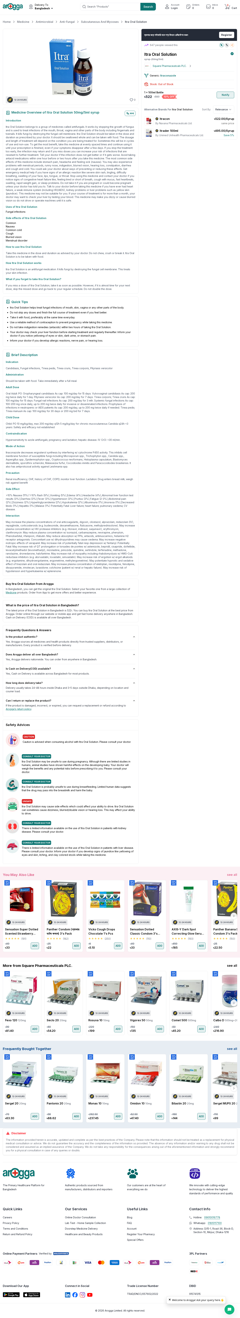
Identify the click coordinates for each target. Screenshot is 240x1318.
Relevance (221, 109)
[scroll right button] (234, 916)
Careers (7, 1217)
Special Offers (135, 1239)
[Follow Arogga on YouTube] (89, 1294)
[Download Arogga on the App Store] (31, 1294)
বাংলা (132, 113)
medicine (11, 592)
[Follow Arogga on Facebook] (75, 1294)
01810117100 (215, 1222)
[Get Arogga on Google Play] (11, 1294)
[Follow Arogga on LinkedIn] (67, 1294)
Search (148, 6)
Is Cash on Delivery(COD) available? (28, 668)
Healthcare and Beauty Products (84, 1234)
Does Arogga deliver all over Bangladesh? (32, 654)
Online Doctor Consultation (80, 1217)
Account (132, 1228)
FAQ (129, 1222)
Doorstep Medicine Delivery (81, 1228)
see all (232, 875)
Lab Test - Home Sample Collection (85, 1222)
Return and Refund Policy (17, 1234)
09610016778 (212, 1217)
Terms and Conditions (15, 1228)
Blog (129, 1217)
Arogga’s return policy (18, 709)
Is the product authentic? (21, 636)
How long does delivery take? (24, 682)
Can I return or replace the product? (28, 700)
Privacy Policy (11, 1222)
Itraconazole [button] (168, 75)
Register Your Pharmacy (141, 1234)
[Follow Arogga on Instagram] (82, 1294)
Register (226, 34)
